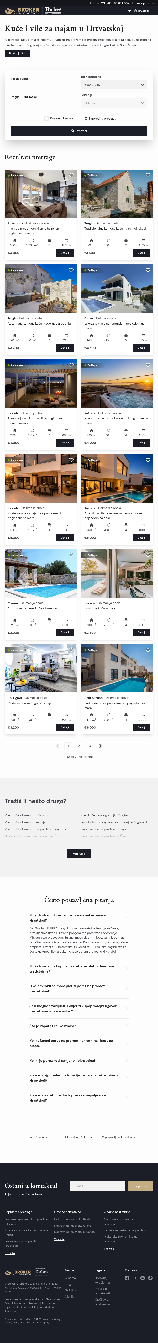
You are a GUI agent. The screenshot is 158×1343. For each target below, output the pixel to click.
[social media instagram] (135, 1278)
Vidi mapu (30, 97)
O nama (70, 1278)
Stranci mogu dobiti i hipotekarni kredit (92, 937)
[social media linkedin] (142, 1278)
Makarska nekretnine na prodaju (121, 1239)
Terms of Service (33, 1322)
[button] (79, 917)
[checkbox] (46, 118)
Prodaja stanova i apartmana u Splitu (26, 1232)
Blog (68, 1284)
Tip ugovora (19, 79)
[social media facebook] (127, 1278)
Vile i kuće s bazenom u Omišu (26, 815)
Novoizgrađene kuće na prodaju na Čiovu (33, 836)
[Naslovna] (33, 11)
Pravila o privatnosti (102, 1291)
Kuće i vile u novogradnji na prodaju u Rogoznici (114, 822)
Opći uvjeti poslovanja (102, 1302)
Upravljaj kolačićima (102, 1280)
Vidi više (10, 1253)
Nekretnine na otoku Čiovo (72, 1225)
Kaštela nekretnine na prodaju (125, 1230)
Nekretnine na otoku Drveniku (75, 1232)
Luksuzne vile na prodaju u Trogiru (104, 829)
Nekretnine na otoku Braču (73, 1219)
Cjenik (69, 1296)
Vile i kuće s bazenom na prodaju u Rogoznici (36, 829)
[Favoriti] (129, 11)
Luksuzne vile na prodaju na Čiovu (104, 836)
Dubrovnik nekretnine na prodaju (121, 1222)
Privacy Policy (12, 1322)
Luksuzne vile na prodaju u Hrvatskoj (23, 1243)
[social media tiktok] (150, 1278)
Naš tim (70, 1290)
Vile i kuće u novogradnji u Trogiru (104, 815)
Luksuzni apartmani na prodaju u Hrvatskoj (26, 1222)
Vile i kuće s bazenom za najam (26, 822)
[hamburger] (152, 11)
